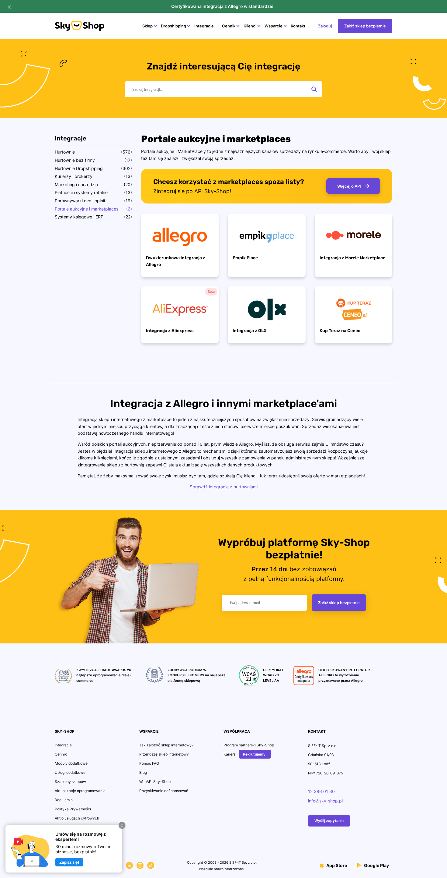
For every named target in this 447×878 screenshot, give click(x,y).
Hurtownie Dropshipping (79, 168)
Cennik (228, 25)
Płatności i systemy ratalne (81, 192)
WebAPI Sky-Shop (155, 781)
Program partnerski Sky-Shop (249, 745)
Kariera (230, 754)
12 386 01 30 (321, 791)
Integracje (204, 25)
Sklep (147, 25)
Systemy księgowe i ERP (79, 216)
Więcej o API (349, 186)
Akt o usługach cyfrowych (77, 818)
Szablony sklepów (70, 781)
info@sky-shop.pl (325, 800)
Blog (143, 772)
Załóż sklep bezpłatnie (365, 25)
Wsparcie (273, 25)
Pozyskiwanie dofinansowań (163, 790)
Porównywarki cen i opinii (80, 200)
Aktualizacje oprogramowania (80, 790)
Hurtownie (65, 151)
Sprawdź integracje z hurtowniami (224, 486)
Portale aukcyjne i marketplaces (86, 208)
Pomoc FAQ (149, 763)
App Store (336, 865)
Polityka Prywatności (73, 809)
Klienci (250, 25)
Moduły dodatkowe (71, 763)
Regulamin (64, 800)
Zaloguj (325, 25)
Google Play (376, 865)
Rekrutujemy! (255, 754)
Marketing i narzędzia (76, 184)
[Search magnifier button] (314, 89)
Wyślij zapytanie (329, 820)
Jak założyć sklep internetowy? (166, 745)
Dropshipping (173, 25)
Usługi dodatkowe (70, 772)
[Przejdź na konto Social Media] (129, 866)
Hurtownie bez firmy (75, 160)
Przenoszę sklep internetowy (164, 754)
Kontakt (298, 25)
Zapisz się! (69, 862)
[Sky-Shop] (79, 29)
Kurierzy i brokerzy (73, 176)
